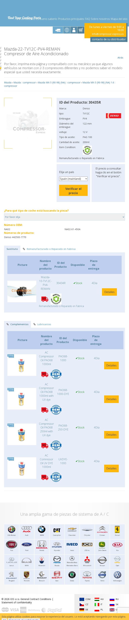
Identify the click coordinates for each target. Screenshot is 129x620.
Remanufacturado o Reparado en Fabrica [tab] (51, 249)
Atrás (120, 57)
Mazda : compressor (24, 82)
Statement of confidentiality (17, 602)
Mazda (7, 82)
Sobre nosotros (100, 19)
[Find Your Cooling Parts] (24, 7)
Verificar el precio (73, 191)
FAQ (87, 19)
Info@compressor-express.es (108, 34)
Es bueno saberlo (46, 19)
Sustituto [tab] (12, 249)
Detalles (109, 292)
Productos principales (71, 19)
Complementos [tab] (19, 324)
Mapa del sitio (119, 19)
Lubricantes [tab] (44, 324)
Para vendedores (25, 19)
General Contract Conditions (35, 599)
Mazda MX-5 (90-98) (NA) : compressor (59, 82)
